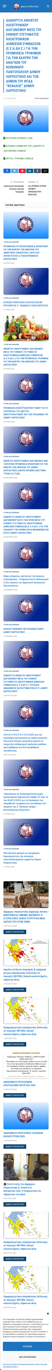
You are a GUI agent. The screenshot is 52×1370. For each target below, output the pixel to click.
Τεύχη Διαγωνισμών (42, 98)
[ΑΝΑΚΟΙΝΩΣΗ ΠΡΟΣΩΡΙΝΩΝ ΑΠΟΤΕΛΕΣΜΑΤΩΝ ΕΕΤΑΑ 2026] (26, 1064)
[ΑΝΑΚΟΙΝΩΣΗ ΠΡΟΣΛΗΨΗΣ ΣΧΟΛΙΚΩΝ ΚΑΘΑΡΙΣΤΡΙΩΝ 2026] (26, 1115)
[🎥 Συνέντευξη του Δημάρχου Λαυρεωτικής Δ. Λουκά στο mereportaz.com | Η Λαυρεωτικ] (26, 1167)
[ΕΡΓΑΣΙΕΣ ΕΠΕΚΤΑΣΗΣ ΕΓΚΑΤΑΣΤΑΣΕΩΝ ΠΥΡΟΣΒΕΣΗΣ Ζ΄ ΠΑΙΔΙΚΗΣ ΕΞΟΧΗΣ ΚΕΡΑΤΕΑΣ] (26, 281)
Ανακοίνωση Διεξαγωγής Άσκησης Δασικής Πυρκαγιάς (14, 189)
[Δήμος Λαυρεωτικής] (26, 6)
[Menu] (4, 6)
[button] (47, 1313)
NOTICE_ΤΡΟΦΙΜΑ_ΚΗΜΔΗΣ (19, 158)
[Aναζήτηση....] (47, 6)
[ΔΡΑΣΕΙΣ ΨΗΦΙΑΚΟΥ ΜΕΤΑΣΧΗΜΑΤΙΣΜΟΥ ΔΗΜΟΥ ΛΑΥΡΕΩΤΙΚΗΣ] (26, 608)
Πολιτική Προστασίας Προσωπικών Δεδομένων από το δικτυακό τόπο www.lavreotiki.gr (25, 1365)
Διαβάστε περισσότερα (15, 932)
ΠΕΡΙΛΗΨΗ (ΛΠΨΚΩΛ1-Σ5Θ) (18, 138)
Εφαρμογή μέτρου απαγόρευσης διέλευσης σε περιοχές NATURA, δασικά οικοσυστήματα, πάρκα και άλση (25, 1031)
